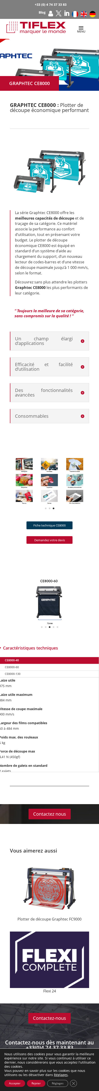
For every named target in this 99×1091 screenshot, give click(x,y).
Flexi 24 (49, 991)
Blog (42, 13)
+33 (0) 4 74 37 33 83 (51, 4)
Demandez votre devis (49, 540)
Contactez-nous (49, 1018)
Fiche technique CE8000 (49, 525)
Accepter (14, 1083)
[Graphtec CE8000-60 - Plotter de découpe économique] (49, 633)
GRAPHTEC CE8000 (29, 83)
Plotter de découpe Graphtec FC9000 (49, 919)
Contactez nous (49, 814)
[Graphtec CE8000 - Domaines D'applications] (49, 506)
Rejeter (36, 1083)
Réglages (61, 1075)
